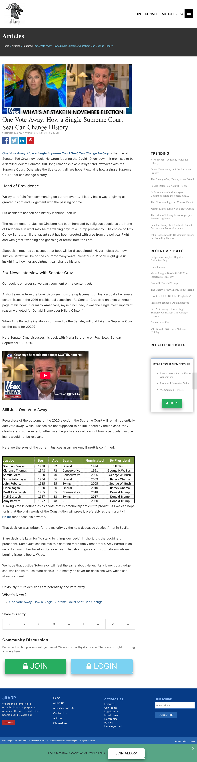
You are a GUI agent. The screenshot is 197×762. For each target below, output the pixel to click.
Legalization (111, 711)
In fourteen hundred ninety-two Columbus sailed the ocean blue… (170, 193)
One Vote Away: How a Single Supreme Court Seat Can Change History (62, 123)
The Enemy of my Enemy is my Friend (172, 179)
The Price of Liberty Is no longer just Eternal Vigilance (171, 216)
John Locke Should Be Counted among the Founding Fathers (173, 236)
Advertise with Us (63, 708)
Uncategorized (113, 726)
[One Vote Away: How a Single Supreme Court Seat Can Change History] (68, 89)
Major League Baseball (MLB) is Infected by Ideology (169, 274)
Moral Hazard (112, 715)
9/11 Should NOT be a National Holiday (168, 330)
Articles (13, 35)
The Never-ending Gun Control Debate (172, 202)
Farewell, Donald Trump (164, 283)
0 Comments (30, 133)
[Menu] (189, 13)
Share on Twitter (14, 140)
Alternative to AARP (38, 741)
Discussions (60, 723)
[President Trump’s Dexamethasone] (194, 381)
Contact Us (59, 713)
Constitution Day (160, 322)
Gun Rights (110, 707)
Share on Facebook (5, 140)
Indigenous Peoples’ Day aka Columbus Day (167, 258)
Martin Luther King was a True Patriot (172, 208)
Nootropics (110, 718)
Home (6, 45)
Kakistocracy (158, 267)
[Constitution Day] (2, 381)
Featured (28, 45)
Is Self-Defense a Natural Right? (169, 185)
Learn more (9, 722)
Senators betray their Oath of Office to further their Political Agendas (172, 226)
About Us (58, 702)
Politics (108, 722)
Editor (58, 133)
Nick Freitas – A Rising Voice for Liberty (169, 161)
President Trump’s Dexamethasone (170, 302)
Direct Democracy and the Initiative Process (171, 171)
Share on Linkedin (22, 140)
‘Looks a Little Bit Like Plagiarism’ (171, 296)
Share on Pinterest (30, 140)
